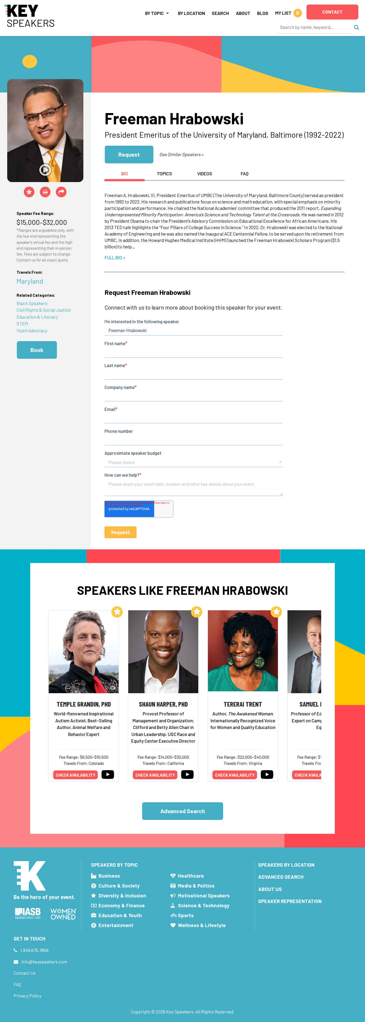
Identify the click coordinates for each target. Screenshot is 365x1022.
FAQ (17, 984)
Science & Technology (204, 905)
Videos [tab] (204, 173)
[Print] (45, 192)
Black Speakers (32, 303)
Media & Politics (196, 885)
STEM (22, 323)
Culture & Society (119, 885)
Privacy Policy (27, 995)
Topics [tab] (164, 173)
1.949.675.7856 (34, 950)
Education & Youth (120, 915)
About (243, 13)
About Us (270, 889)
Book (36, 349)
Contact (332, 11)
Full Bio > (114, 257)
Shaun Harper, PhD (163, 704)
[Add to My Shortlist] (29, 192)
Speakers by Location (286, 865)
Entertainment (116, 925)
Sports (186, 915)
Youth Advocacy (32, 330)
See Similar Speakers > (181, 154)
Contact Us (25, 972)
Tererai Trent (243, 704)
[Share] (61, 192)
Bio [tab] (124, 173)
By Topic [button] (154, 13)
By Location (191, 13)
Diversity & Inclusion (122, 895)
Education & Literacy (37, 316)
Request (129, 154)
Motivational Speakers (204, 895)
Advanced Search (182, 811)
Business (109, 876)
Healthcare (191, 876)
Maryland (30, 281)
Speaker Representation (290, 901)
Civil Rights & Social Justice (44, 310)
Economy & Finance (122, 905)
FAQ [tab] (244, 173)
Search (220, 13)
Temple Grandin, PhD (84, 704)
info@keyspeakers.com (44, 961)
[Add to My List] (117, 612)
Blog (262, 13)
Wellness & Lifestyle (202, 925)
